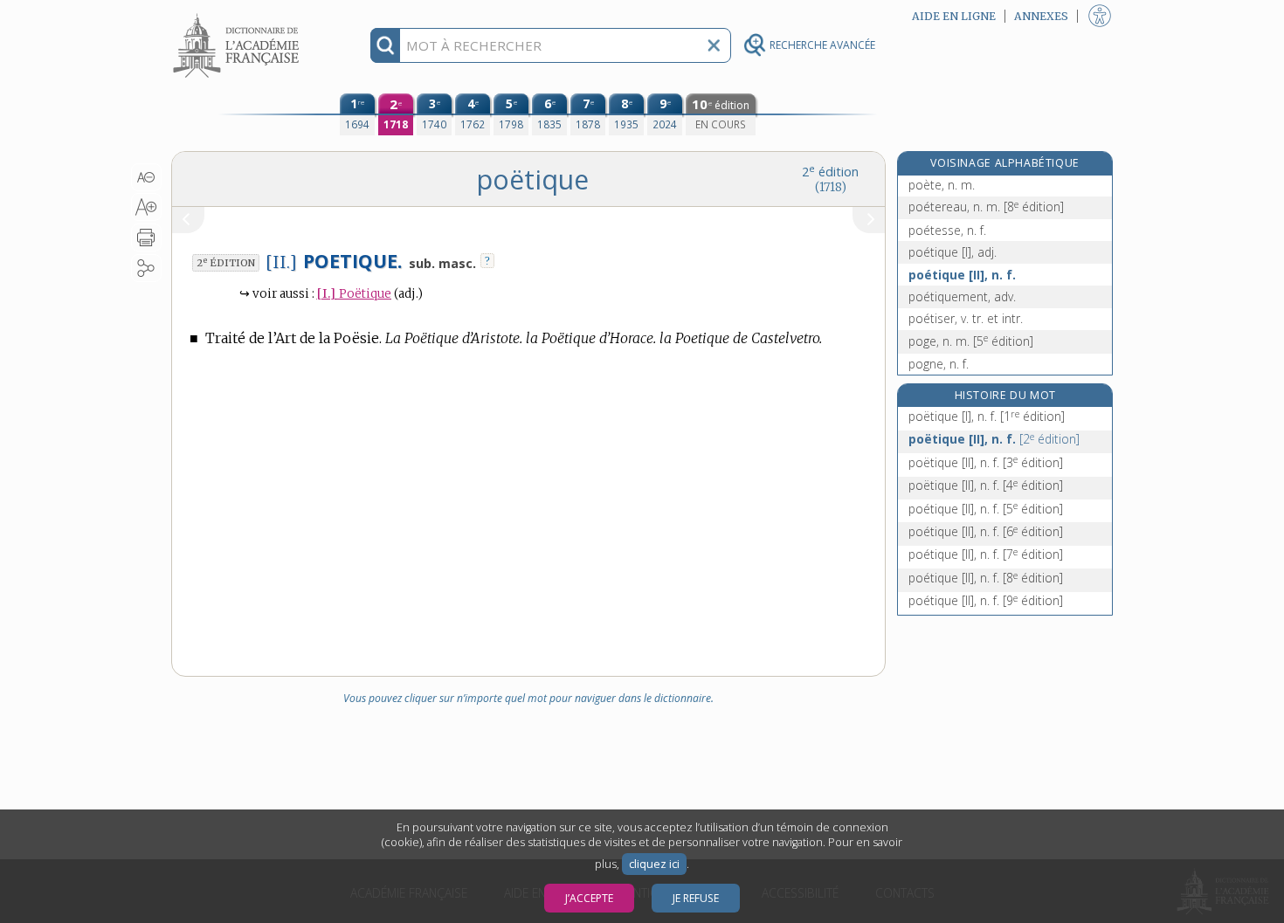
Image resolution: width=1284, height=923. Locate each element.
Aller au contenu (238, 15)
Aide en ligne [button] (954, 16)
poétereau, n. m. (986, 206)
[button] (146, 177)
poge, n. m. (970, 341)
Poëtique (354, 293)
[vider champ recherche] (713, 45)
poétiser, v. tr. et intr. (965, 318)
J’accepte (589, 898)
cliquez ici (654, 864)
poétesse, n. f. (947, 230)
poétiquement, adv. (962, 296)
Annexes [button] (1041, 16)
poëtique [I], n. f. (986, 416)
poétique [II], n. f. (962, 274)
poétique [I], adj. (952, 252)
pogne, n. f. (938, 363)
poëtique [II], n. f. (994, 439)
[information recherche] (385, 45)
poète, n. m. (941, 184)
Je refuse (696, 898)
